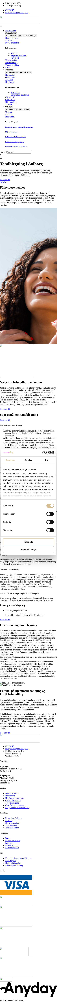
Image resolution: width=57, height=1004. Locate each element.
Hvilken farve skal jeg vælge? (14, 142)
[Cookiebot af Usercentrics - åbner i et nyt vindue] (42, 452)
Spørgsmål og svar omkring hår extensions (19, 127)
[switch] (50, 514)
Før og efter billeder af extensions (16, 146)
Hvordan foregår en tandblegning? (11, 425)
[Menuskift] (1, 26)
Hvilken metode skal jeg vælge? (15, 137)
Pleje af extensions (11, 132)
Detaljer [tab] (28, 460)
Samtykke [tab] (10, 460)
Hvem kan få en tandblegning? (10, 569)
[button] (28, 425)
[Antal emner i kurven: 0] (1, 157)
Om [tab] (46, 460)
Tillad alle (28, 542)
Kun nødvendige (28, 549)
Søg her (3, 152)
